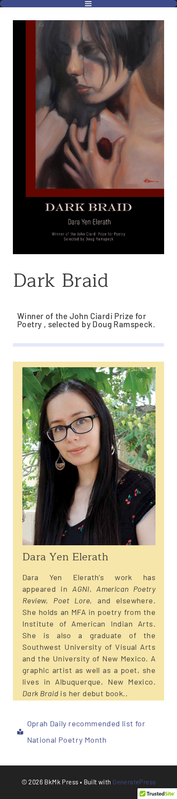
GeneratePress (134, 782)
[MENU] (88, 3)
